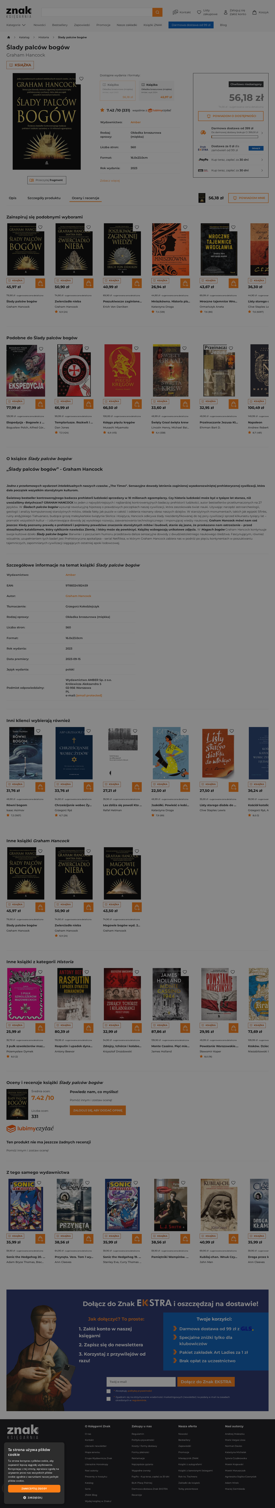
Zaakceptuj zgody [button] (34, 1488)
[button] (34, 1497)
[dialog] (34, 1473)
